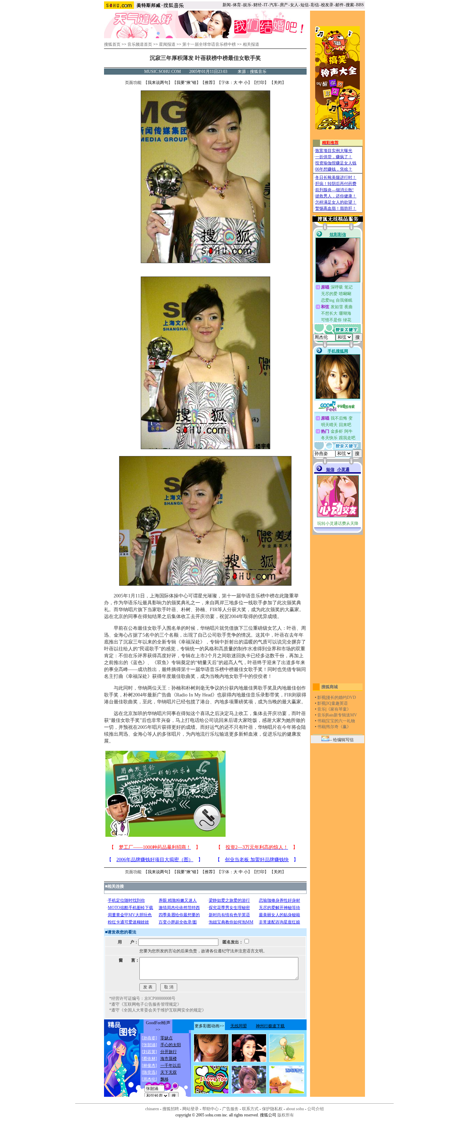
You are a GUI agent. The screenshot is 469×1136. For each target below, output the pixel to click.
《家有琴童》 (338, 709)
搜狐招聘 (170, 1108)
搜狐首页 (112, 44)
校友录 (327, 4)
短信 (304, 4)
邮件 (339, 4)
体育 (237, 4)
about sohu (295, 1108)
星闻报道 (167, 44)
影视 (321, 697)
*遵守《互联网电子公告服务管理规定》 (145, 1004)
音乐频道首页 (139, 44)
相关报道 (251, 44)
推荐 (209, 82)
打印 (260, 82)
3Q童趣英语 (337, 703)
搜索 (350, 4)
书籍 (321, 720)
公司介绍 (315, 1108)
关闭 (278, 82)
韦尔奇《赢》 (338, 726)
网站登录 (190, 1108)
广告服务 (230, 1108)
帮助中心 (210, 1108)
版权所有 (285, 1115)
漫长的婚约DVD (341, 697)
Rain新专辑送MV (341, 715)
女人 (294, 4)
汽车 (274, 4)
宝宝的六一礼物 (340, 720)
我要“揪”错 (186, 82)
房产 (284, 4)
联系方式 (250, 1108)
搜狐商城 (329, 686)
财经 (257, 4)
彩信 (315, 4)
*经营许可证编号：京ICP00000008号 (142, 998)
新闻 (226, 4)
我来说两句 (158, 82)
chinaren (152, 1108)
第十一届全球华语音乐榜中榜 (209, 44)
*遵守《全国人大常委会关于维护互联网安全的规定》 (157, 1010)
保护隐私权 (272, 1108)
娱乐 (247, 4)
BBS (360, 4)
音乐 (321, 709)
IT (265, 4)
